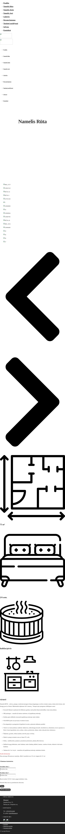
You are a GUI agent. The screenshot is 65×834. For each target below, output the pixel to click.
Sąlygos (6, 27)
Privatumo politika (7, 828)
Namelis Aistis (8, 10)
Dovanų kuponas (9, 20)
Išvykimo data (4, 772)
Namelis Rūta (8, 6)
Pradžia (6, 3)
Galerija (6, 17)
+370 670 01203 (10, 811)
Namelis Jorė (8, 13)
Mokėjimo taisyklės (8, 826)
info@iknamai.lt (13, 813)
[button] (32, 297)
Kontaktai (7, 30)
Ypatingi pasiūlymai (10, 23)
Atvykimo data (4, 766)
